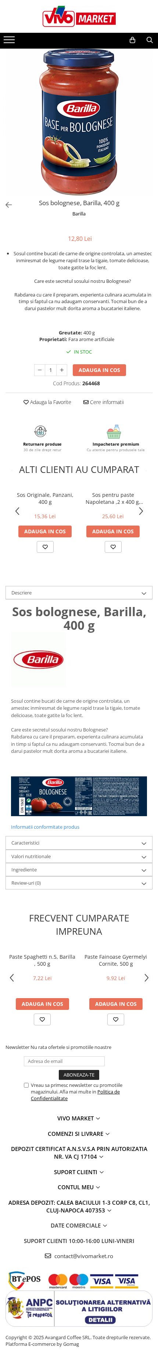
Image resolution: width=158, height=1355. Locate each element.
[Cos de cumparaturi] (132, 40)
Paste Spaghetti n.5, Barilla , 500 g (42, 960)
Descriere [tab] (21, 592)
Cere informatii (106, 402)
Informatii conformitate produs (45, 827)
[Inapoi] (5, 205)
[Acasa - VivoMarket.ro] (79, 16)
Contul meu (76, 1187)
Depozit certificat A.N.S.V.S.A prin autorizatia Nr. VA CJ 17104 (79, 1152)
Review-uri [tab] (26, 883)
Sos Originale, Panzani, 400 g (45, 498)
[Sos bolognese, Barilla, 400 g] (79, 122)
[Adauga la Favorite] (45, 547)
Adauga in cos (99, 369)
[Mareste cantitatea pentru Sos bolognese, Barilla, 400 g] (61, 370)
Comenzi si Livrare (76, 1133)
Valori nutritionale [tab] (31, 856)
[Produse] (10, 42)
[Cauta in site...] (149, 40)
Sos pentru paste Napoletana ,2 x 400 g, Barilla (113, 498)
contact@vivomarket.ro (83, 1256)
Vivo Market (76, 1118)
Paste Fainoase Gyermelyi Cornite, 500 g (116, 960)
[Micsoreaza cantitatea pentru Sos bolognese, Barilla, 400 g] (39, 370)
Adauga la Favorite (50, 402)
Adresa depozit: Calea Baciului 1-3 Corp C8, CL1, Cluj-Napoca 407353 (79, 1206)
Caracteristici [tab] (25, 842)
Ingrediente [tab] (24, 869)
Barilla (79, 213)
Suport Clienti (76, 1172)
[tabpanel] (79, 122)
